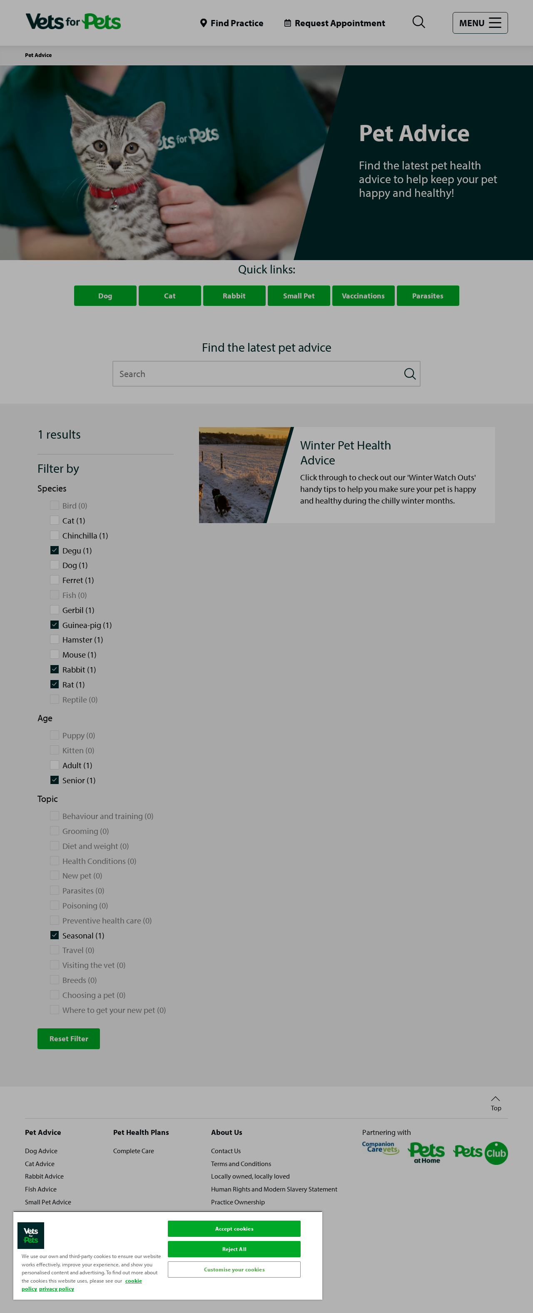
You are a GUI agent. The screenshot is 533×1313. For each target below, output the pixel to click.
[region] (167, 1255)
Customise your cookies (234, 1269)
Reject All (234, 1249)
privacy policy (56, 1288)
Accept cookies (234, 1228)
